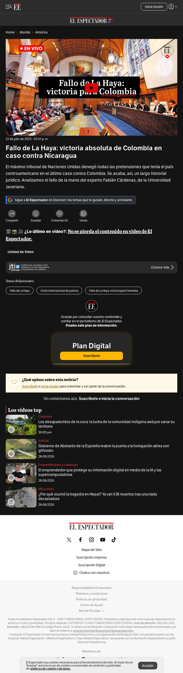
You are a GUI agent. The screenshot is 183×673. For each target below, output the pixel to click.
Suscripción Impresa (91, 557)
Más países (46, 489)
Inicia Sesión (154, 7)
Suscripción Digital (91, 565)
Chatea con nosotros (94, 573)
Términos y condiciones (92, 593)
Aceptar (147, 665)
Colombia (45, 417)
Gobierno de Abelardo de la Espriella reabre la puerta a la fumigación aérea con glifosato (103, 448)
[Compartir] (12, 214)
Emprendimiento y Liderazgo (58, 465)
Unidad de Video (21, 252)
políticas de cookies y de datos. (50, 668)
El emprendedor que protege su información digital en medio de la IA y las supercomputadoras (99, 472)
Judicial (43, 441)
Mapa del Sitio (91, 550)
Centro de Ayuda (91, 605)
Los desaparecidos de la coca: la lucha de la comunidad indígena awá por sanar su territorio (106, 424)
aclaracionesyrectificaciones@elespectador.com (103, 630)
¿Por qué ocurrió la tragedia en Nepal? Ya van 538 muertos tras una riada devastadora (97, 496)
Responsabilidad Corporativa (92, 588)
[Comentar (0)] (59, 214)
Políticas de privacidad (91, 599)
